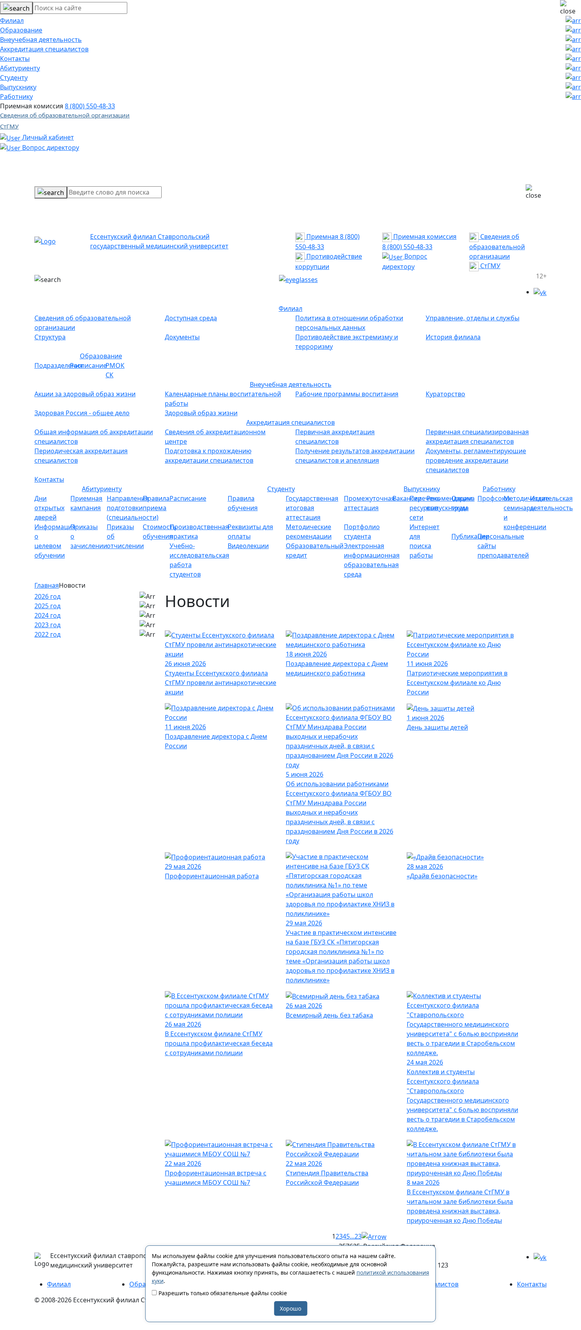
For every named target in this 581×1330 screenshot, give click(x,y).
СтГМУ (9, 126)
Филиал (12, 20)
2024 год (47, 615)
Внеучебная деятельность (41, 39)
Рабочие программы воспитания (346, 394)
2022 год (47, 634)
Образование (21, 30)
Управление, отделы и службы (472, 318)
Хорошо (290, 1308)
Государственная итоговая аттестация (312, 508)
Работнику (16, 96)
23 (358, 1236)
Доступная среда (191, 318)
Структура (50, 337)
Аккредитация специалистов (44, 49)
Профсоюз (493, 498)
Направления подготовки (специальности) (132, 508)
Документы (182, 337)
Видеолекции (248, 545)
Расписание (88, 365)
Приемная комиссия (424, 236)
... (352, 1236)
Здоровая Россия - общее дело (82, 413)
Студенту (14, 77)
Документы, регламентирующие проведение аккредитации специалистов (476, 460)
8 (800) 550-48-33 (90, 106)
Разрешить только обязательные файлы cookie (222, 1293)
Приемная (321, 236)
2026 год (47, 596)
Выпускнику (18, 87)
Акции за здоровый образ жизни (85, 394)
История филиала (453, 337)
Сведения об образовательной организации (65, 115)
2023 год (47, 625)
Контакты (15, 58)
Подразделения (58, 365)
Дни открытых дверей (49, 508)
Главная (46, 585)
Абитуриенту (20, 68)
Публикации (470, 536)
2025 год (47, 606)
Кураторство (445, 394)
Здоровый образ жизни (201, 413)
